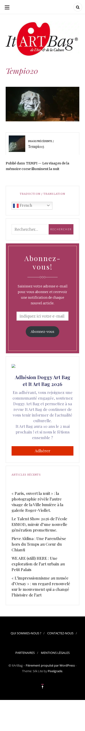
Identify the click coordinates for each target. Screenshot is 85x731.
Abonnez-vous (42, 332)
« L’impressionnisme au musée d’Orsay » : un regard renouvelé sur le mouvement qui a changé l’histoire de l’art (41, 586)
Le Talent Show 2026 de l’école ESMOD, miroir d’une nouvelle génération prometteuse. (39, 524)
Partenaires (25, 653)
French (25, 205)
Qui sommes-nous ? (26, 633)
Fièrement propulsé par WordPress (50, 665)
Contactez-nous (60, 633)
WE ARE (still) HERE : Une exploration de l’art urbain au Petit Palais (38, 564)
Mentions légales (55, 653)
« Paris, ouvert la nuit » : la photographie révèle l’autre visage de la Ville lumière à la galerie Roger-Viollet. (37, 502)
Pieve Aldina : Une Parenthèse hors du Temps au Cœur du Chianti (39, 544)
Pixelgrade (55, 671)
